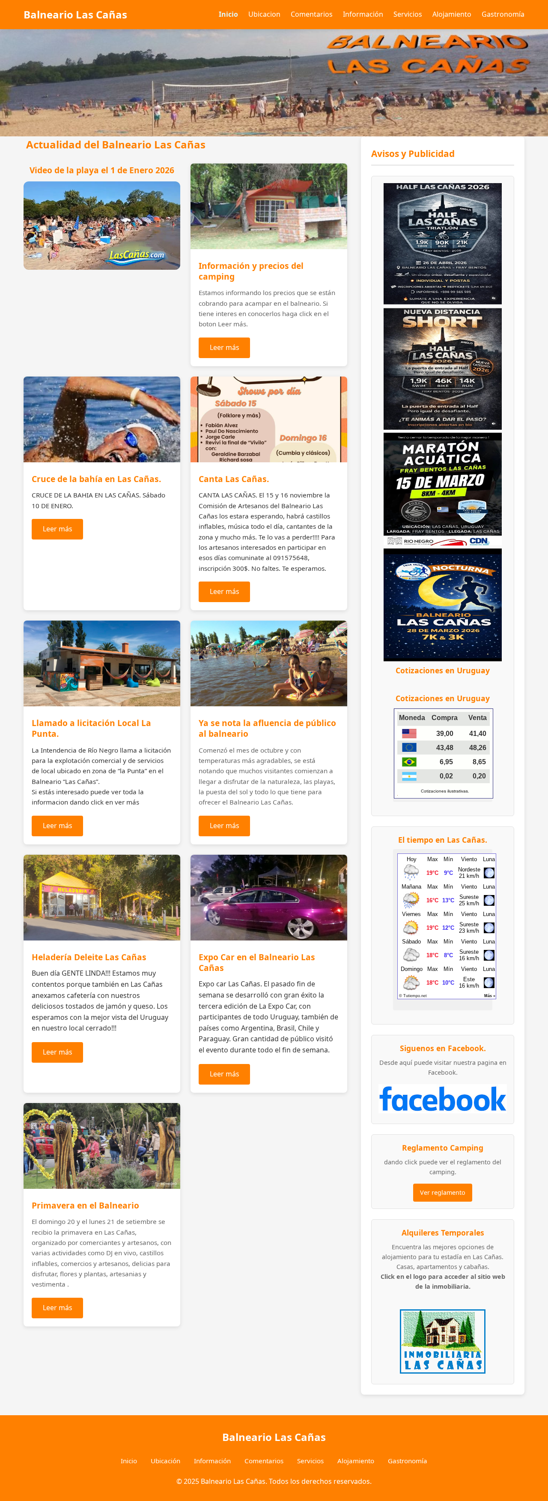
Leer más (224, 347)
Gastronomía (503, 14)
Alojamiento (451, 14)
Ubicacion (264, 14)
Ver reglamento (442, 1192)
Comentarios (312, 14)
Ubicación (165, 1460)
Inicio (228, 14)
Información (363, 14)
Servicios (407, 14)
